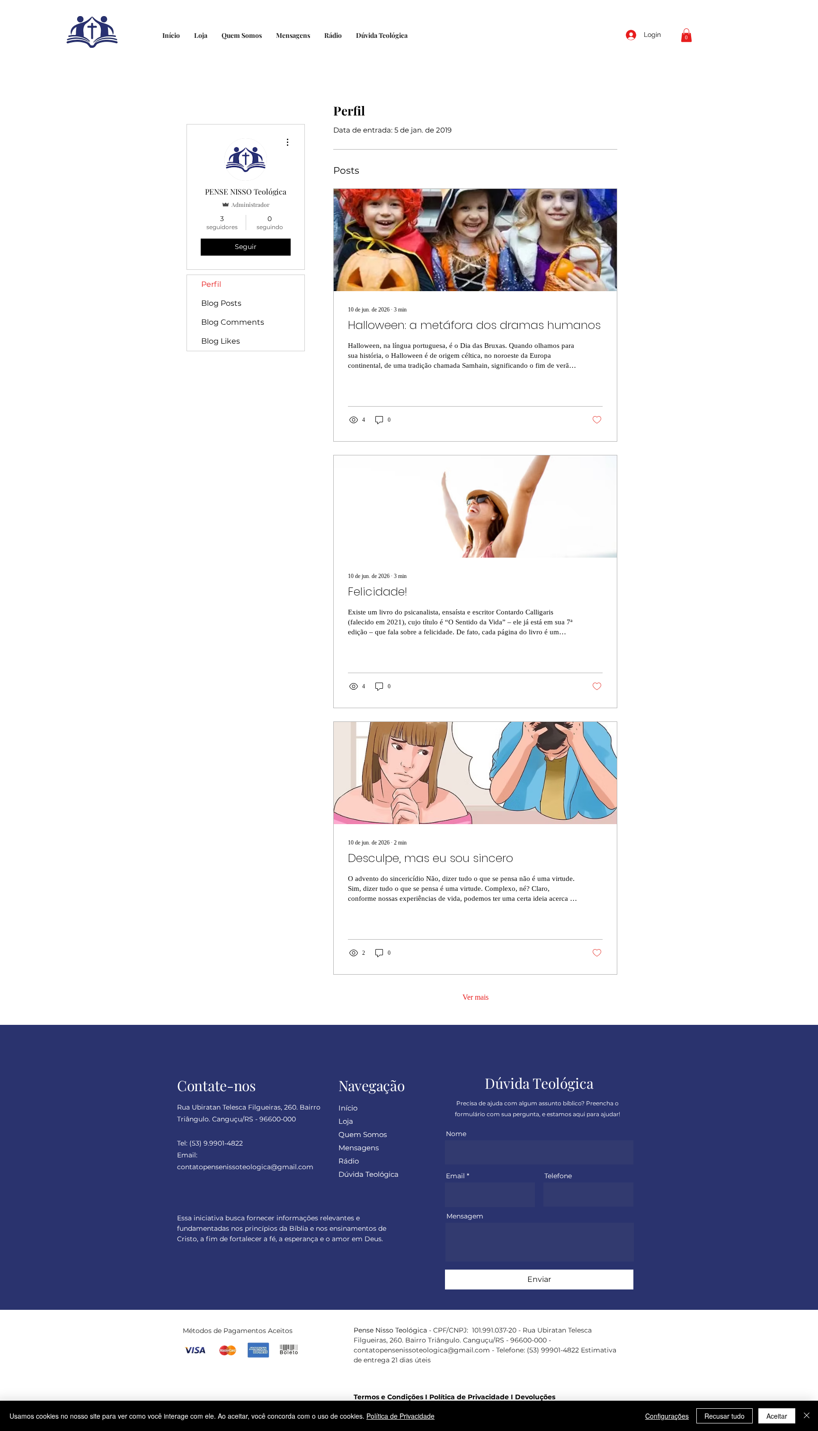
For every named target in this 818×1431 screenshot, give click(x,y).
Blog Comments (232, 322)
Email (455, 1176)
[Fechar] (806, 1415)
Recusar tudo (724, 1416)
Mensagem (464, 1216)
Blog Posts (221, 303)
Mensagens (358, 1147)
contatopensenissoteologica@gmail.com (422, 1350)
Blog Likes (220, 341)
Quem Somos (362, 1134)
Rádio (348, 1160)
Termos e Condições (388, 1397)
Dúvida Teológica (368, 1174)
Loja (345, 1121)
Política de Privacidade (469, 1397)
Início (347, 1107)
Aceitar (776, 1416)
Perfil (211, 284)
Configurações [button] (667, 1416)
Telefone (558, 1176)
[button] (686, 35)
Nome (456, 1133)
